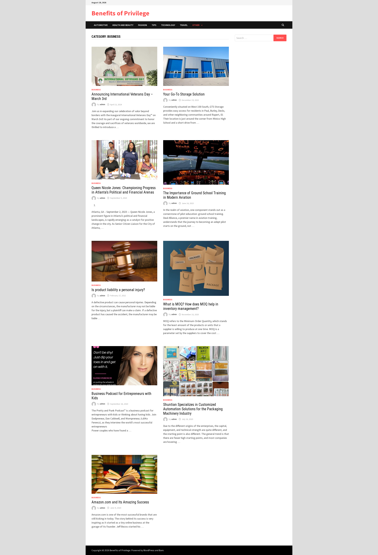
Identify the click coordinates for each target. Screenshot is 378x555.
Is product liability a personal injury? (118, 290)
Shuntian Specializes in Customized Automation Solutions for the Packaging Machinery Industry (193, 409)
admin (102, 104)
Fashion (142, 25)
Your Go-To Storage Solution (184, 94)
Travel (184, 25)
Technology (168, 25)
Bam (161, 550)
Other (195, 25)
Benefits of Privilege (120, 13)
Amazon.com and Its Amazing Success (120, 502)
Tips (154, 25)
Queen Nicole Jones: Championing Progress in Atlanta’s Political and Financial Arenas (124, 190)
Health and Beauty (122, 25)
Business (96, 89)
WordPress (148, 550)
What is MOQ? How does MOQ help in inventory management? (190, 306)
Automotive (101, 25)
